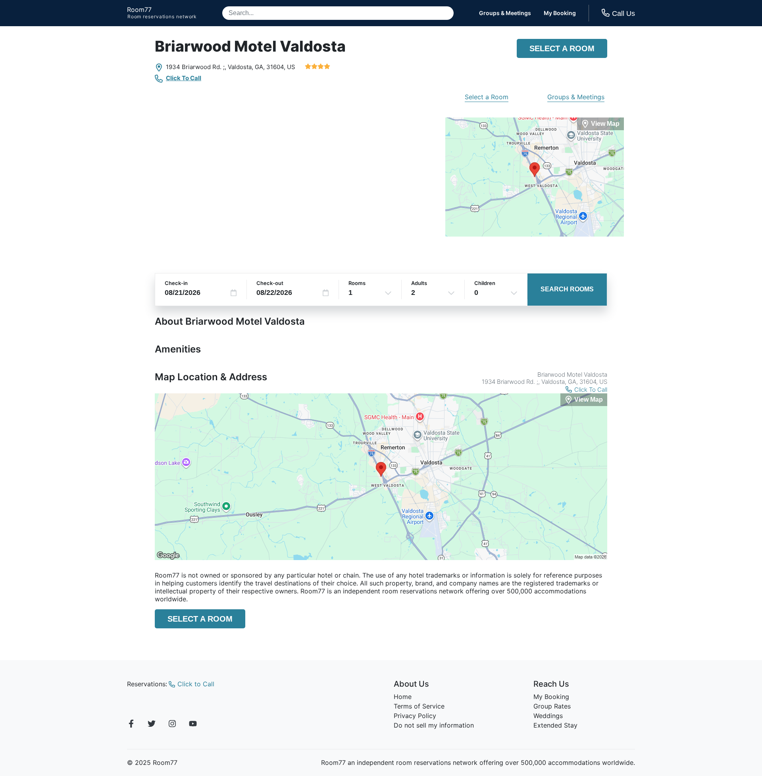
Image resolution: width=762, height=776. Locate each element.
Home (403, 697)
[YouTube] (193, 725)
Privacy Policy (415, 716)
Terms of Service (419, 706)
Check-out (269, 283)
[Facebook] (131, 725)
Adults (419, 283)
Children (484, 283)
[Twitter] (152, 725)
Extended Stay (555, 725)
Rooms (357, 283)
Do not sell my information (434, 725)
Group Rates (552, 706)
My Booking (560, 13)
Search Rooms (567, 289)
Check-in (176, 283)
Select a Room (562, 48)
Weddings (548, 716)
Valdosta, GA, (246, 67)
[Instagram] (172, 725)
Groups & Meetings (505, 13)
